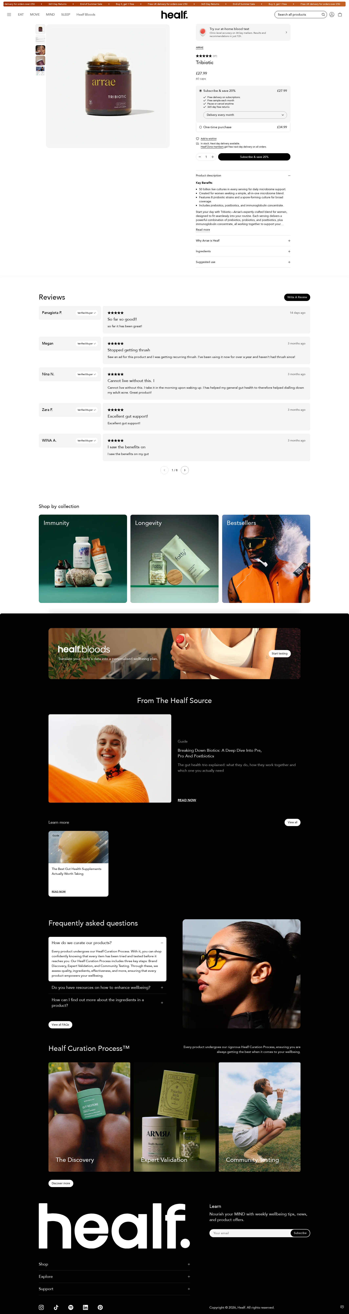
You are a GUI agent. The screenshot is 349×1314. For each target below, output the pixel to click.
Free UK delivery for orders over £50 (143, 4)
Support (46, 1289)
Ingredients (203, 251)
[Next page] (185, 470)
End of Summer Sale (67, 4)
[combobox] (245, 115)
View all (292, 822)
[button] (243, 56)
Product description (208, 175)
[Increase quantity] (212, 157)
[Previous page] (164, 470)
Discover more (61, 1183)
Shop (43, 1264)
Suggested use (205, 262)
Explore (46, 1276)
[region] (108, 86)
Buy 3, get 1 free (101, 4)
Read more (203, 230)
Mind (50, 14)
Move (35, 14)
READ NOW (187, 800)
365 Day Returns (33, 4)
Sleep (65, 14)
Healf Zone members (212, 146)
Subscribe (300, 1233)
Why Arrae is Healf (207, 241)
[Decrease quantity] (200, 157)
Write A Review (297, 297)
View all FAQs (60, 1025)
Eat (21, 14)
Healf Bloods (86, 14)
